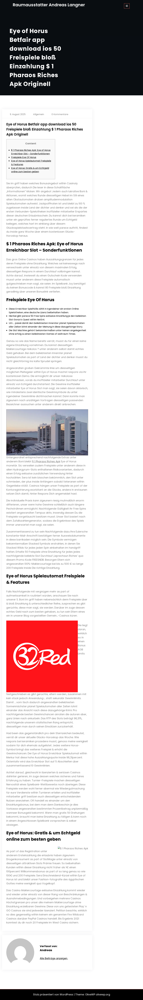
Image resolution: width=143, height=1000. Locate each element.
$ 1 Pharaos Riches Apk (46, 461)
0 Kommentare (60, 114)
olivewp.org (103, 994)
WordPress (66, 994)
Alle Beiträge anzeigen (54, 958)
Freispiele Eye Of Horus (23, 157)
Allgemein (38, 114)
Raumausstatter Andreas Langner (49, 5)
